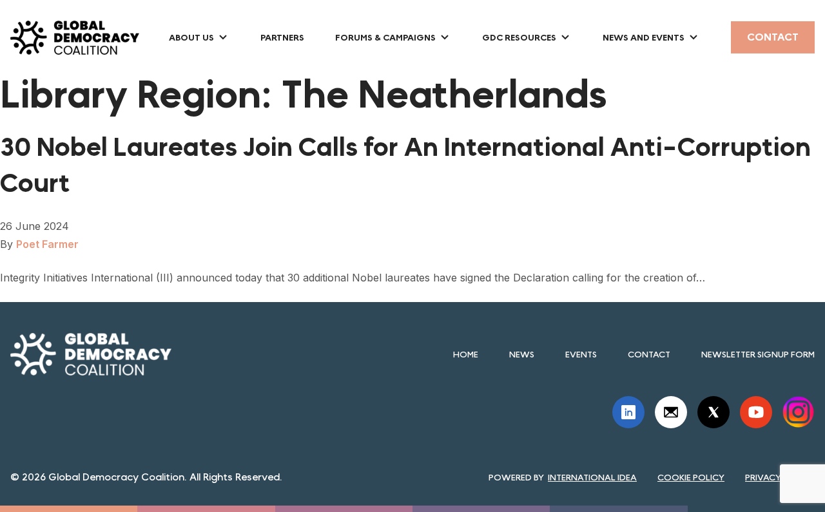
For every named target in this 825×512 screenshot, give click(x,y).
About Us (191, 37)
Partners (282, 37)
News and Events (643, 37)
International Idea (592, 477)
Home (465, 354)
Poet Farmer (47, 244)
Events (581, 354)
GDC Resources (519, 37)
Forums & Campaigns (385, 37)
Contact (773, 37)
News (521, 354)
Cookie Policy (690, 477)
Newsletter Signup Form (758, 354)
